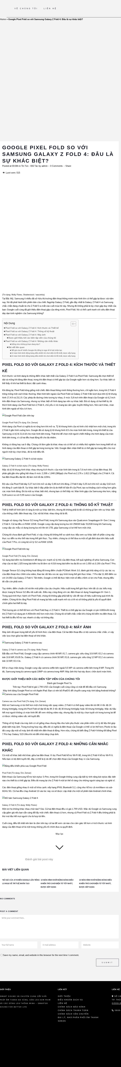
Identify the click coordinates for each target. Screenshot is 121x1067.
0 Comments (56, 166)
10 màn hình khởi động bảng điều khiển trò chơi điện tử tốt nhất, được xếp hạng (43, 353)
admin (45, 166)
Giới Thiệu (64, 996)
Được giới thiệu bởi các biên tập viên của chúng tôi (32, 338)
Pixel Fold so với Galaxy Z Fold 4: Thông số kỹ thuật (29, 331)
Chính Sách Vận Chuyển (73, 1014)
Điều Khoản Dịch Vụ (70, 1000)
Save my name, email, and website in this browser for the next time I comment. (41, 955)
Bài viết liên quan (16, 347)
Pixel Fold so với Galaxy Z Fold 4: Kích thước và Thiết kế (32, 328)
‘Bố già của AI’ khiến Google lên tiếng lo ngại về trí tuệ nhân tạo (36, 350)
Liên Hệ (62, 1003)
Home (3, 19)
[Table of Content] (73, 323)
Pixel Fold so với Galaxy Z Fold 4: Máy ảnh (25, 335)
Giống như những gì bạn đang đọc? (25, 344)
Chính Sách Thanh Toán (73, 1010)
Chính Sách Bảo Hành (72, 1007)
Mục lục (59, 834)
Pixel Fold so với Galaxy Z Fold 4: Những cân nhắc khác (31, 341)
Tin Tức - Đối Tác (29, 166)
